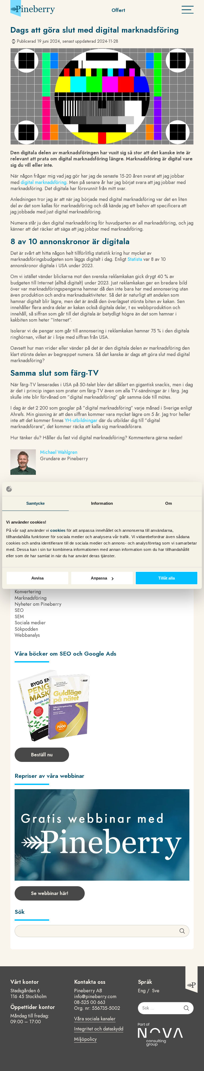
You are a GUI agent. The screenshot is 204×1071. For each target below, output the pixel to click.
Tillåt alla (166, 578)
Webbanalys (27, 635)
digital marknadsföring (43, 182)
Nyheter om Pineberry (38, 604)
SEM (19, 616)
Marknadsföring (30, 598)
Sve (155, 991)
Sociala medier (30, 622)
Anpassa (99, 578)
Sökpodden (26, 629)
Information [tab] (102, 503)
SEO (19, 610)
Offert (118, 10)
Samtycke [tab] (35, 503)
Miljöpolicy (85, 1039)
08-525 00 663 (89, 1002)
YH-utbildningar (81, 420)
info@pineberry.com (95, 996)
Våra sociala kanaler (95, 1019)
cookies (58, 530)
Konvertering (28, 591)
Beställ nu (42, 754)
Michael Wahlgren (58, 452)
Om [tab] (168, 503)
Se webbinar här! (49, 893)
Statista (135, 259)
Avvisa (37, 578)
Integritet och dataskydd (98, 1029)
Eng (142, 991)
